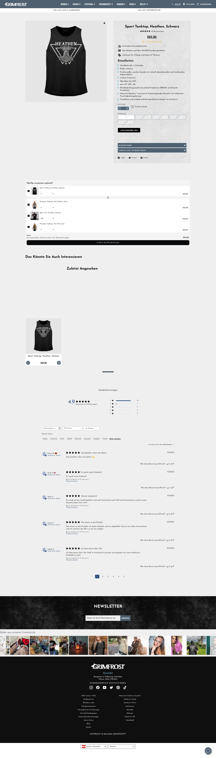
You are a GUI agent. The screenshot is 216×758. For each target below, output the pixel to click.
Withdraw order (88, 703)
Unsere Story (88, 720)
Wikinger (130, 713)
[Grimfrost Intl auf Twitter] (111, 687)
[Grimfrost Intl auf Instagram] (91, 687)
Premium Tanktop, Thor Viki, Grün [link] (52, 224)
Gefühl (69, 439)
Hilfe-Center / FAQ (88, 696)
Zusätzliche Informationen (132, 150)
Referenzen (130, 706)
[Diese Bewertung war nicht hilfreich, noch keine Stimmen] (171, 464)
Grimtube (130, 710)
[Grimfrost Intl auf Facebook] (98, 687)
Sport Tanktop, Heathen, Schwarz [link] (52, 188)
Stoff (62, 439)
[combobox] (72, 428)
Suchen (88, 727)
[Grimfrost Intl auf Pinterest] (118, 687)
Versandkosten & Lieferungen (88, 710)
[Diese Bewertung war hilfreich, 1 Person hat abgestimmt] (168, 488)
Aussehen (87, 439)
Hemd (105, 439)
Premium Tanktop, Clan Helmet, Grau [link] (53, 201)
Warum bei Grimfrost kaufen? (130, 696)
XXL (126, 122)
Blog (88, 724)
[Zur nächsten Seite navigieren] (124, 576)
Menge (122, 104)
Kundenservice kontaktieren (108, 683)
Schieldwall (130, 720)
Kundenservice (88, 699)
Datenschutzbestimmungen (88, 717)
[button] (3, 645)
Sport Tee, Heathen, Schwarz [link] (50, 213)
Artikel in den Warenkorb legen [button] (108, 242)
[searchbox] (49, 428)
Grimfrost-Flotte (130, 703)
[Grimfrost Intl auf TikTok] (125, 687)
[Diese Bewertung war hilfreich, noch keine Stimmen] (167, 464)
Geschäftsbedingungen (88, 713)
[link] (34, 191)
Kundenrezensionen (89, 706)
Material (78, 439)
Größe (122, 114)
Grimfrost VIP (130, 717)
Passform (53, 439)
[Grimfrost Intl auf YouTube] (104, 687)
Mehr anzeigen (115, 439)
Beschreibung (125, 145)
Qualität (97, 439)
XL (177, 117)
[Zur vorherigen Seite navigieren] (92, 576)
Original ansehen (72, 481)
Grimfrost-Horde (130, 699)
